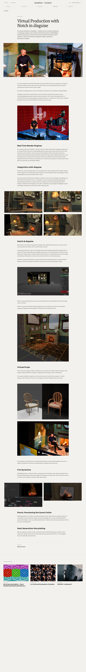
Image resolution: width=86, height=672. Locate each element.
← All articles (5, 10)
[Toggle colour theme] (70, 3)
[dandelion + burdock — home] (43, 3)
